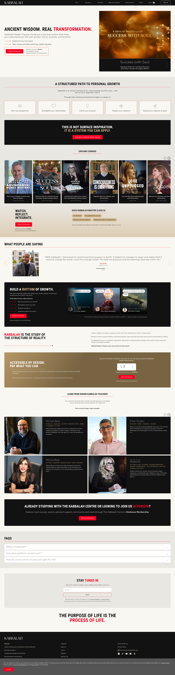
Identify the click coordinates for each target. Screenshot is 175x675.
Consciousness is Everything (13, 656)
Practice (100, 2)
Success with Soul (9, 650)
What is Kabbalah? (16, 547)
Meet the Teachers (114, 2)
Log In (150, 2)
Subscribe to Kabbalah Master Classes (87, 137)
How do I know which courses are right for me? (31, 560)
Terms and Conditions (20, 664)
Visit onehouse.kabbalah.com (129, 650)
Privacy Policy (105, 599)
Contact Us (64, 656)
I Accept (8, 669)
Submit (87, 594)
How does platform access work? (23, 553)
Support (63, 653)
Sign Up (165, 2)
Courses (87, 2)
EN (76, 2)
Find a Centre (129, 2)
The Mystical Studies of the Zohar (14, 653)
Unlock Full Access (15, 51)
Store (141, 2)
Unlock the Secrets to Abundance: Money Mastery (19, 647)
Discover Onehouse (87, 518)
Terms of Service (95, 599)
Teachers (64, 643)
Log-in (63, 650)
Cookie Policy (165, 663)
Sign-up (63, 647)
